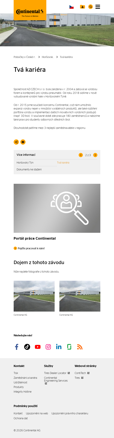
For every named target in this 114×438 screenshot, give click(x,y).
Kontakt (18, 413)
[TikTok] (27, 347)
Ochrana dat (21, 418)
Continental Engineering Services (56, 379)
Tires (77, 377)
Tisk (16, 373)
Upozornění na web (37, 413)
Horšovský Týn (25, 162)
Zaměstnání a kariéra (25, 377)
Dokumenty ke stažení (29, 169)
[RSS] (80, 347)
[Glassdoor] (69, 347)
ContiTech (81, 373)
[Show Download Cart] (82, 6)
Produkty (19, 387)
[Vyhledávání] (90, 6)
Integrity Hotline (22, 391)
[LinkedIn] (59, 347)
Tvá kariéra (63, 162)
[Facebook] (17, 347)
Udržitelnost (20, 382)
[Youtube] (38, 347)
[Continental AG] (30, 10)
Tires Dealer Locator (55, 373)
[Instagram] (48, 347)
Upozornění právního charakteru (70, 413)
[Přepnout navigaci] (97, 6)
